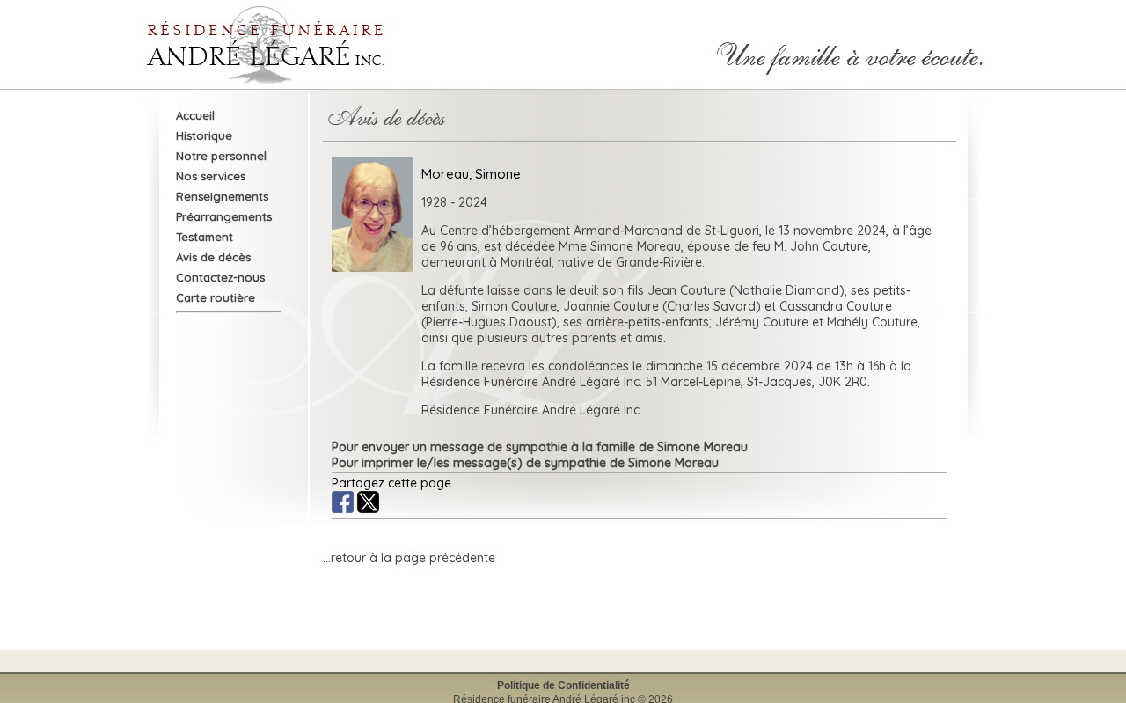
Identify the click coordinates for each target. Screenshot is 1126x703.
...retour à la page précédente (409, 558)
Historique (204, 135)
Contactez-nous (220, 277)
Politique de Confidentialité (563, 685)
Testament (204, 237)
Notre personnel (221, 156)
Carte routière (215, 297)
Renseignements (222, 196)
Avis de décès (213, 257)
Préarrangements (224, 216)
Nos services (210, 176)
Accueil (195, 115)
